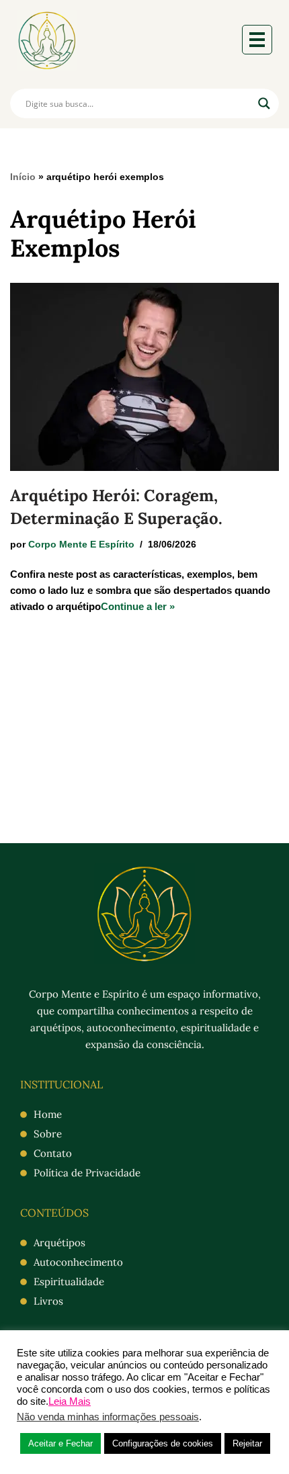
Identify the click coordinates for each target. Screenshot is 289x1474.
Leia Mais (69, 1401)
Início (23, 176)
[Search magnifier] (264, 103)
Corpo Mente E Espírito (81, 544)
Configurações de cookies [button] (162, 1443)
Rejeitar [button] (247, 1443)
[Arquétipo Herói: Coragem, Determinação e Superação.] (144, 377)
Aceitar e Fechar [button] (60, 1443)
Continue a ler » (138, 606)
